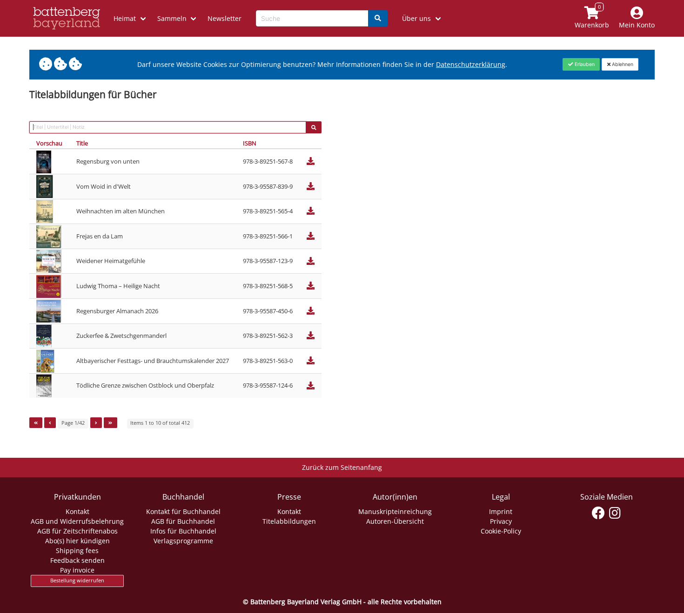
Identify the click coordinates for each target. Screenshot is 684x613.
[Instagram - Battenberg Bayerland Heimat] (615, 513)
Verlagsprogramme (183, 540)
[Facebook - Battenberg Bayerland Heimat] (598, 513)
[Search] (378, 18)
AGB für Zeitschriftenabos (77, 531)
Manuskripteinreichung (395, 511)
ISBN (249, 143)
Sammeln (172, 18)
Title (82, 143)
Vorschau (49, 143)
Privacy (501, 521)
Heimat (125, 18)
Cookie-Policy (501, 531)
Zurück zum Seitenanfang (342, 467)
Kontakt (77, 511)
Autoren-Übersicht (395, 521)
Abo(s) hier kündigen (77, 540)
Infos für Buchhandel (183, 531)
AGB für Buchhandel (183, 521)
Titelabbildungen (289, 521)
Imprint (500, 511)
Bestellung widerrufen (77, 580)
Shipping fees (77, 550)
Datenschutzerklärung (470, 64)
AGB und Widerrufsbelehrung (77, 521)
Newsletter (224, 18)
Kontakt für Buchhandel (183, 511)
